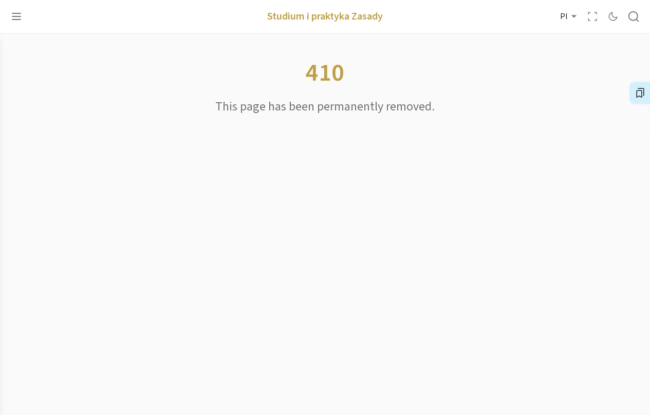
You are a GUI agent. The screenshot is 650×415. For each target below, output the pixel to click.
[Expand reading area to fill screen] (592, 16)
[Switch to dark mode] (613, 16)
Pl (564, 16)
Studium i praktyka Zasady (325, 16)
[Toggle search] (633, 16)
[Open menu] (16, 16)
